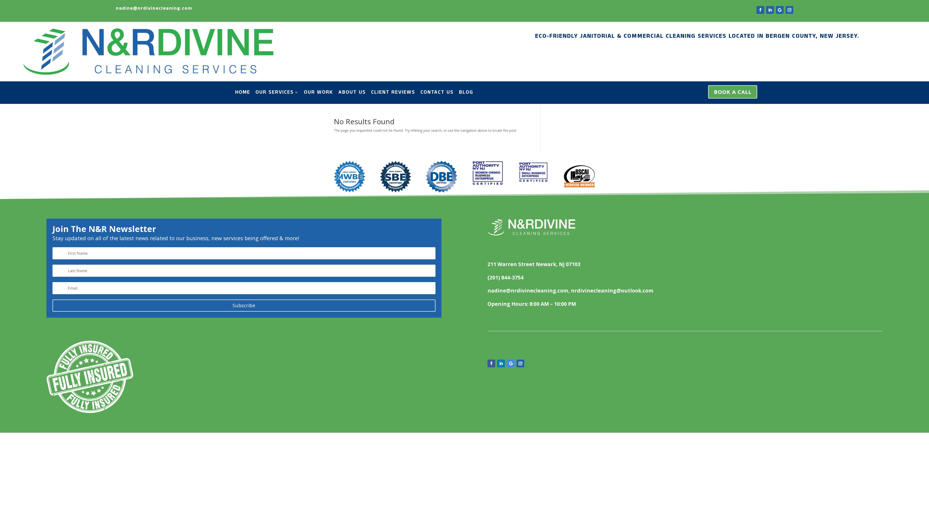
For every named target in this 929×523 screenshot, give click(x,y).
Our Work (318, 93)
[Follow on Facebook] (760, 10)
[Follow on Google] (780, 10)
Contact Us (437, 93)
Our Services (274, 93)
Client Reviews (393, 93)
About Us (352, 93)
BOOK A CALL (732, 91)
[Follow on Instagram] (789, 10)
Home (242, 93)
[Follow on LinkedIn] (770, 10)
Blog (466, 93)
